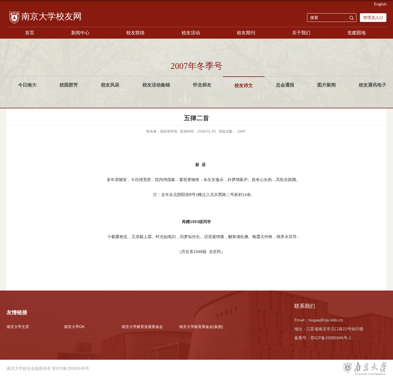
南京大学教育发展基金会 (142, 327)
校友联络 (135, 32)
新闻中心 (80, 32)
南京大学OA (74, 327)
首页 (29, 32)
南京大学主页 (18, 327)
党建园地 (356, 32)
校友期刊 (246, 32)
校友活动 (191, 32)
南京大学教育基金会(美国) (201, 327)
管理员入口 (373, 17)
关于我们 (301, 32)
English (380, 4)
